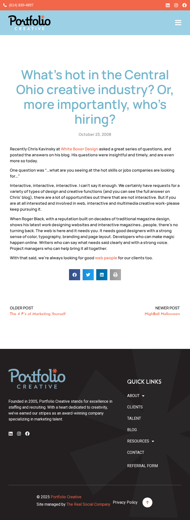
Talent (134, 418)
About (133, 395)
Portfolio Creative (66, 497)
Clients (135, 407)
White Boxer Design (79, 149)
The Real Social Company (88, 504)
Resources (136, 441)
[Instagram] (176, 5)
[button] (74, 274)
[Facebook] (184, 5)
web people (106, 257)
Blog (132, 429)
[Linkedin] (168, 5)
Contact (135, 452)
